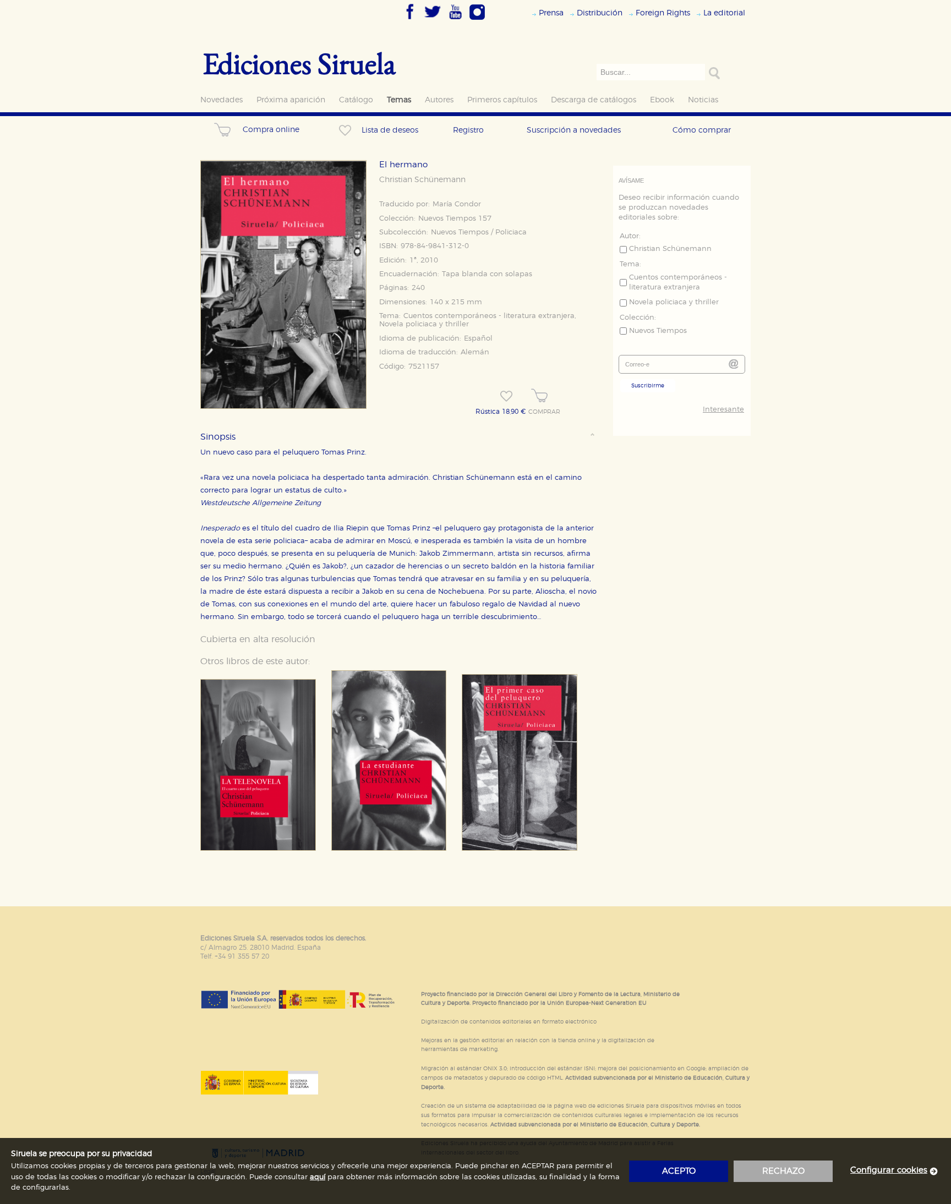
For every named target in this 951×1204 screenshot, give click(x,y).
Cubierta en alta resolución (257, 639)
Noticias (703, 100)
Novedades (221, 100)
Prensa (551, 13)
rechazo (783, 1171)
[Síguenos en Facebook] (410, 20)
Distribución (599, 13)
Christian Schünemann (422, 180)
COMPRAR (544, 412)
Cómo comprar (702, 130)
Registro (468, 130)
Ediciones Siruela (299, 63)
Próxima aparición (290, 100)
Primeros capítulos (502, 100)
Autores (439, 100)
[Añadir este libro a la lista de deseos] (506, 396)
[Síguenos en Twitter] (432, 20)
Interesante (723, 409)
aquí (317, 1177)
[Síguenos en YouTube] (455, 20)
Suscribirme (647, 385)
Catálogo (356, 100)
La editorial (724, 13)
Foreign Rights (663, 13)
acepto (679, 1171)
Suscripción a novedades (574, 130)
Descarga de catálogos (593, 100)
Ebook (662, 100)
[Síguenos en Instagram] (477, 20)
